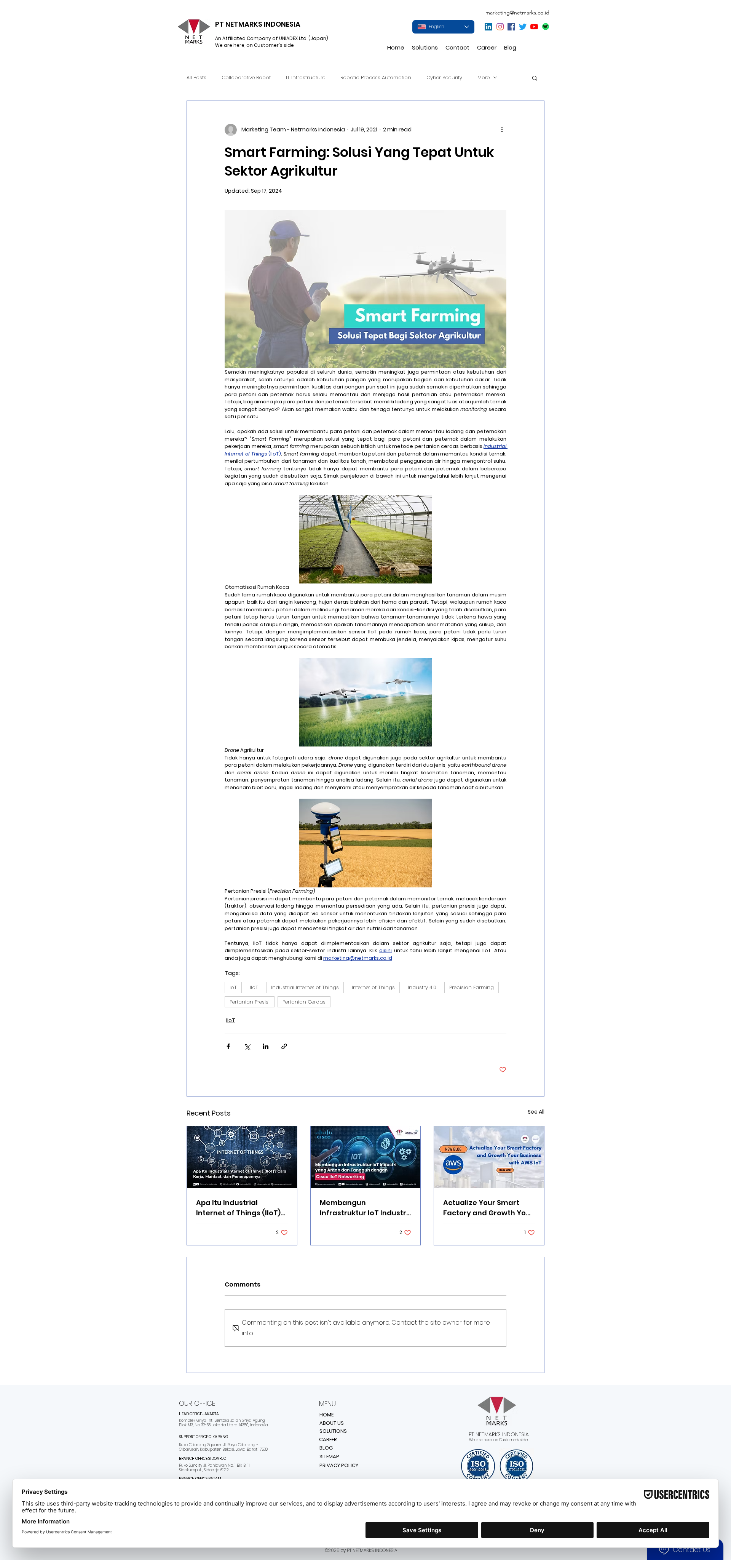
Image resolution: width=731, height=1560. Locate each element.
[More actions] (501, 129)
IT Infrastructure (305, 78)
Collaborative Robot (246, 78)
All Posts (196, 78)
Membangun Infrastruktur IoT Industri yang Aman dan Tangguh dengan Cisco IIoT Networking (364, 1208)
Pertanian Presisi (250, 1001)
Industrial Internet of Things (305, 987)
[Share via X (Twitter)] (247, 1046)
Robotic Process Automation (375, 78)
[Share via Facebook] (228, 1046)
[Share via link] (284, 1046)
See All (536, 1112)
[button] (425, 48)
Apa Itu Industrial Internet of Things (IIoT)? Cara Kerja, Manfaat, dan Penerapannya (241, 1208)
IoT (233, 987)
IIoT (254, 987)
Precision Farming (471, 987)
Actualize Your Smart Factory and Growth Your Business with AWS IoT (488, 1208)
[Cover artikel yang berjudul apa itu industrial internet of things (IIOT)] (242, 1157)
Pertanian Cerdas (304, 1001)
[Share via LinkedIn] (265, 1046)
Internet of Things (373, 987)
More (483, 78)
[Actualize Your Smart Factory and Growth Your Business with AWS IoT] (489, 1157)
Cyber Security (444, 78)
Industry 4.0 (422, 987)
